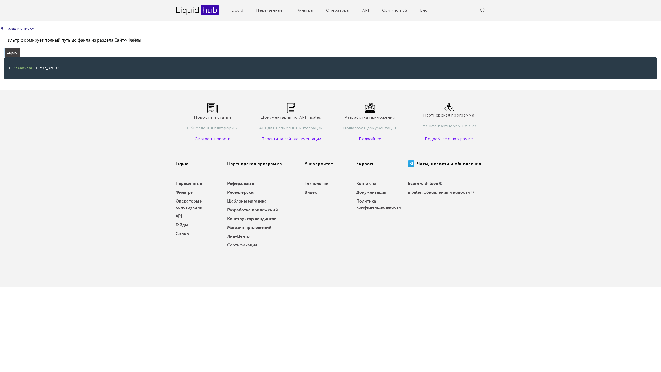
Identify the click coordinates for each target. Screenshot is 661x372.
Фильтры (304, 10)
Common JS (394, 10)
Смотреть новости (212, 138)
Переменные (269, 10)
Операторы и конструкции (189, 204)
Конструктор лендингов (252, 218)
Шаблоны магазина (247, 201)
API (365, 10)
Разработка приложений (252, 210)
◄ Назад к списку (17, 28)
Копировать (644, 61)
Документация (371, 192)
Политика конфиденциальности (378, 204)
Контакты (366, 183)
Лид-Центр (238, 236)
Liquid (237, 10)
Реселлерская (241, 192)
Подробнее (370, 138)
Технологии (316, 183)
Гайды (182, 225)
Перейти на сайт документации (291, 138)
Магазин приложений (249, 227)
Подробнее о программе (449, 138)
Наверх (645, 364)
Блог (425, 10)
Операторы (338, 10)
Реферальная (240, 183)
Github (182, 233)
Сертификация (242, 245)
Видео (311, 192)
